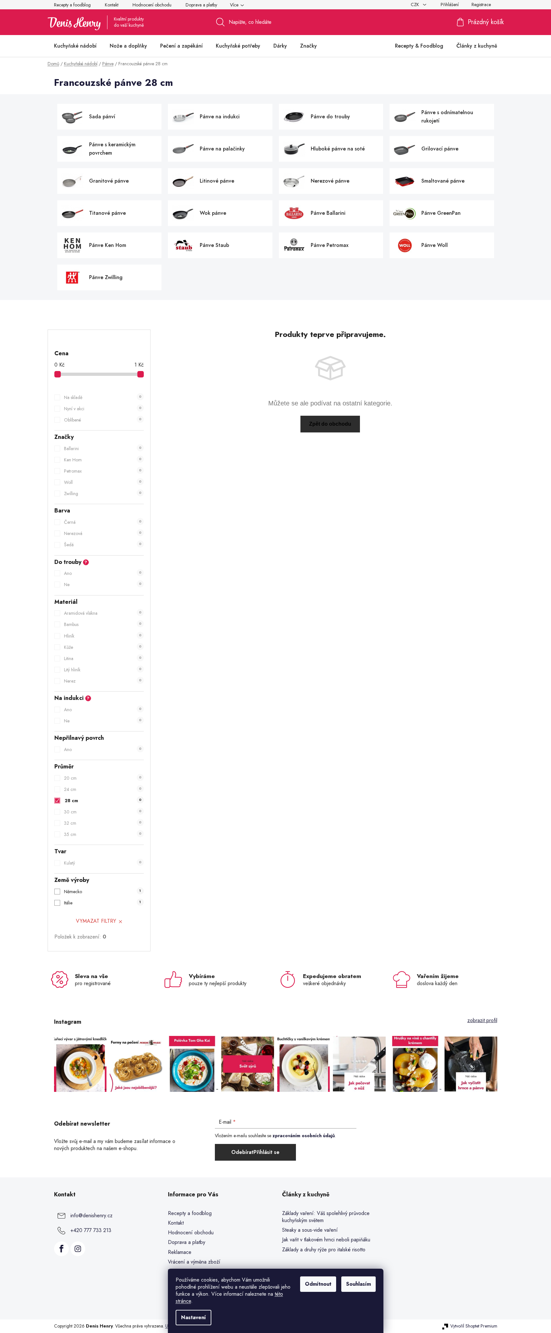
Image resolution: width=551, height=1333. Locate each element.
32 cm (102, 823)
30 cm (102, 812)
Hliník (102, 636)
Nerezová (102, 533)
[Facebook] (61, 1248)
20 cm (102, 778)
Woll (102, 482)
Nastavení (193, 1317)
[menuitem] (75, 46)
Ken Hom (102, 460)
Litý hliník (102, 669)
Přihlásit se (266, 1152)
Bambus (102, 624)
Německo (102, 891)
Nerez (102, 681)
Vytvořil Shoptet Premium (473, 1326)
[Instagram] (77, 1248)
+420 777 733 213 (90, 1230)
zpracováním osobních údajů (303, 1135)
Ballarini (102, 448)
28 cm (103, 800)
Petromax (102, 471)
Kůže (102, 647)
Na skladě (102, 397)
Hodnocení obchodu (152, 5)
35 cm (102, 834)
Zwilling (102, 493)
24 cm (102, 789)
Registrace (481, 4)
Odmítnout (318, 1284)
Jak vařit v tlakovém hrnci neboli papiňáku (326, 1239)
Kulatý (102, 863)
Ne (102, 584)
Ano (102, 573)
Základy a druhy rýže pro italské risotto (323, 1249)
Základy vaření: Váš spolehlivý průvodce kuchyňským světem (326, 1217)
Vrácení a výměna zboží (194, 1261)
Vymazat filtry (96, 921)
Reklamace (179, 1252)
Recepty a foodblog (72, 5)
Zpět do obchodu (330, 424)
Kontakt (111, 5)
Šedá (102, 544)
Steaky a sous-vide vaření (310, 1230)
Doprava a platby (201, 5)
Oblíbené (102, 420)
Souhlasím (358, 1284)
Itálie (102, 903)
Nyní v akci (102, 408)
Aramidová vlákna (102, 613)
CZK (415, 4)
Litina (102, 658)
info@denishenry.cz (91, 1215)
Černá (102, 522)
